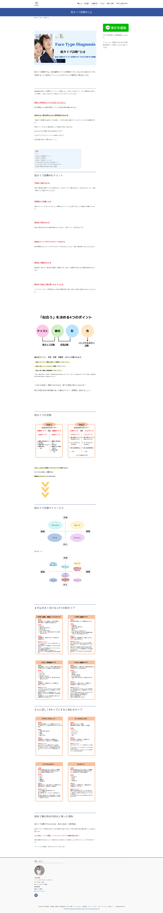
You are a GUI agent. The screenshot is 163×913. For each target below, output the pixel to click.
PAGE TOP (157, 884)
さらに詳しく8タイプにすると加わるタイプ (49, 164)
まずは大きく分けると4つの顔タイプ (47, 162)
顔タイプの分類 (41, 158)
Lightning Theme (81, 908)
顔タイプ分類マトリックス (44, 160)
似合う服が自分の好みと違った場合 (47, 166)
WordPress (72, 908)
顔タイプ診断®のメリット (44, 156)
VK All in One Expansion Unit (92, 908)
